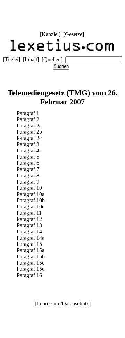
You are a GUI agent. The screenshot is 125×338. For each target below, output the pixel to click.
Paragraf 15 (29, 244)
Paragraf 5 (28, 157)
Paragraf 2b (29, 132)
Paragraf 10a (30, 194)
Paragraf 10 (29, 188)
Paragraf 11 (29, 213)
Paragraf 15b (31, 256)
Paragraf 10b (31, 200)
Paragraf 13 (29, 225)
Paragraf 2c (29, 138)
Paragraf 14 (29, 231)
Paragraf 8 (28, 175)
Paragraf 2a (29, 125)
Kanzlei (50, 34)
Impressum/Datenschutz (62, 303)
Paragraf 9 (28, 182)
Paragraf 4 (28, 150)
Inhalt (31, 59)
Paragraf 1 (28, 113)
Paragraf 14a (30, 238)
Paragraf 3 (28, 144)
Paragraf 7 (28, 169)
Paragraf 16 (29, 275)
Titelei (11, 59)
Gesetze (73, 34)
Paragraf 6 (28, 163)
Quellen (52, 59)
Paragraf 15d (31, 269)
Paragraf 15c (30, 263)
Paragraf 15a (30, 250)
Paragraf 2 (28, 119)
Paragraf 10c (30, 207)
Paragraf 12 (29, 219)
